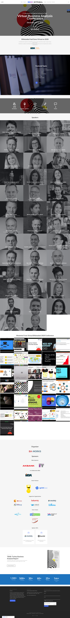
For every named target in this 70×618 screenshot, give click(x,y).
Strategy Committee (29, 613)
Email (44, 597)
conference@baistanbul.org (32, 595)
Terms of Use (37, 613)
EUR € (68, 11)
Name (45, 593)
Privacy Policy (33, 613)
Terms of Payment (41, 613)
